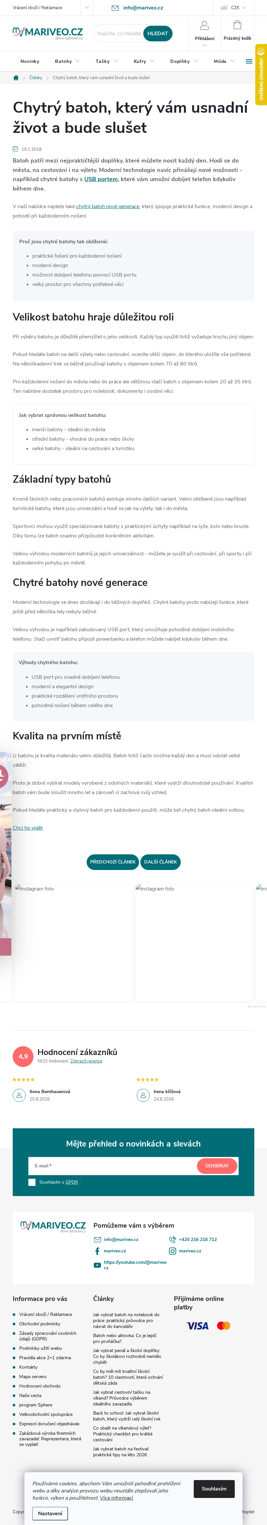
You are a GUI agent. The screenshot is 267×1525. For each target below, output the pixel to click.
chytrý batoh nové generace (107, 206)
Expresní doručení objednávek (49, 1424)
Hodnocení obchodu (40, 1386)
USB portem (101, 179)
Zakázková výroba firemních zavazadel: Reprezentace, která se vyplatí (50, 1438)
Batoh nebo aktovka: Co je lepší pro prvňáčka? (124, 1339)
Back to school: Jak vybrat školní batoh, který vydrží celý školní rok (127, 1416)
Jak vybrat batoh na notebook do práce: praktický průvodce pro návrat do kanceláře (126, 1321)
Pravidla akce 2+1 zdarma (45, 1358)
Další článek (160, 862)
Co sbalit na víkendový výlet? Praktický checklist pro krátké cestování (122, 1434)
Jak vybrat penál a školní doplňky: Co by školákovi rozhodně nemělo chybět (127, 1356)
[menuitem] (30, 61)
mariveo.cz (115, 1251)
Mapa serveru (33, 1377)
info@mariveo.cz (121, 1239)
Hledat (158, 33)
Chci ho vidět (28, 828)
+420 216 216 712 (198, 1239)
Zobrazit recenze (86, 1061)
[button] (64, 943)
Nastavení (50, 1513)
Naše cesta (30, 1395)
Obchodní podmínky (39, 1324)
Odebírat (217, 1166)
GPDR (71, 1182)
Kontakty (28, 1367)
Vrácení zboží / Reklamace (37, 8)
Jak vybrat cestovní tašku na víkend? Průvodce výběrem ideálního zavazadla (121, 1398)
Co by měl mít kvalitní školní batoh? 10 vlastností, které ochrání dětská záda (128, 1377)
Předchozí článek (112, 862)
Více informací (116, 1498)
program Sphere (35, 1405)
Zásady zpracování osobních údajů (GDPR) (48, 1336)
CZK (235, 8)
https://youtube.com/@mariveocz (135, 1265)
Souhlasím (214, 1488)
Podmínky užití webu (40, 1348)
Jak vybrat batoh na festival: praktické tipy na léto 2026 (121, 1452)
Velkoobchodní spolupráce (46, 1414)
